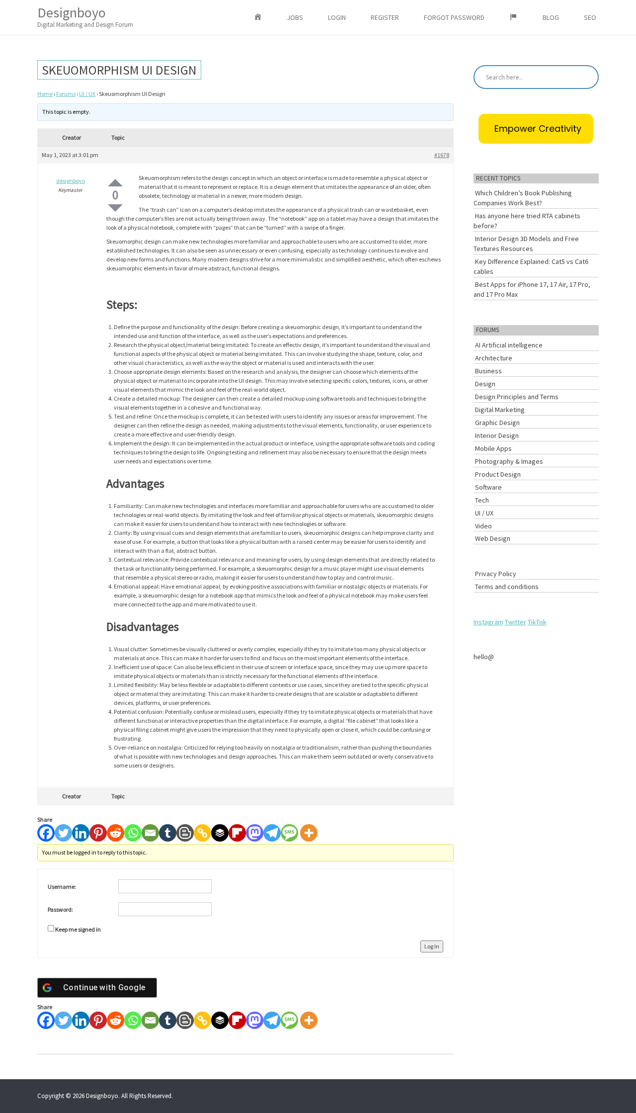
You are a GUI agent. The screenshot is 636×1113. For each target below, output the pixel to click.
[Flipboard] (237, 833)
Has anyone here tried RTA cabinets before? (527, 220)
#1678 (441, 155)
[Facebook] (46, 833)
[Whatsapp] (133, 833)
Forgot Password (454, 17)
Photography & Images (509, 461)
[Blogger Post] (185, 833)
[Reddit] (115, 833)
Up (115, 182)
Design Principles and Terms (516, 396)
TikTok (537, 621)
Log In (431, 946)
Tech (482, 500)
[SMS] (289, 833)
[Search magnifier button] (587, 77)
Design (485, 383)
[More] (308, 833)
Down (115, 208)
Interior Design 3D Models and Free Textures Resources (526, 243)
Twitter (515, 621)
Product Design (498, 474)
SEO (590, 17)
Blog (551, 17)
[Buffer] (220, 833)
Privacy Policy (495, 573)
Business (488, 370)
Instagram (488, 621)
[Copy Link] (202, 833)
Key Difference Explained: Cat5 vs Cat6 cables (531, 266)
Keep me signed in (78, 929)
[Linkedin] (80, 833)
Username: (62, 886)
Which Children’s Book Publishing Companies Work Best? (523, 197)
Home (45, 93)
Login (337, 17)
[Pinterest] (98, 833)
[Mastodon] (254, 833)
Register (385, 17)
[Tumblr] (167, 833)
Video (483, 525)
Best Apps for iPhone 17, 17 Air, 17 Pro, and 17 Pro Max (532, 289)
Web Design (492, 538)
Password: (60, 909)
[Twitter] (63, 833)
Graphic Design (497, 422)
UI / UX (87, 93)
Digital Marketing (500, 409)
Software (488, 487)
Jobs (295, 17)
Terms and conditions (507, 586)
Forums (66, 93)
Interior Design (497, 435)
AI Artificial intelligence (509, 345)
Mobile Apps (493, 448)
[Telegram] (272, 833)
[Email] (150, 833)
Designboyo (85, 16)
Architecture (493, 357)
